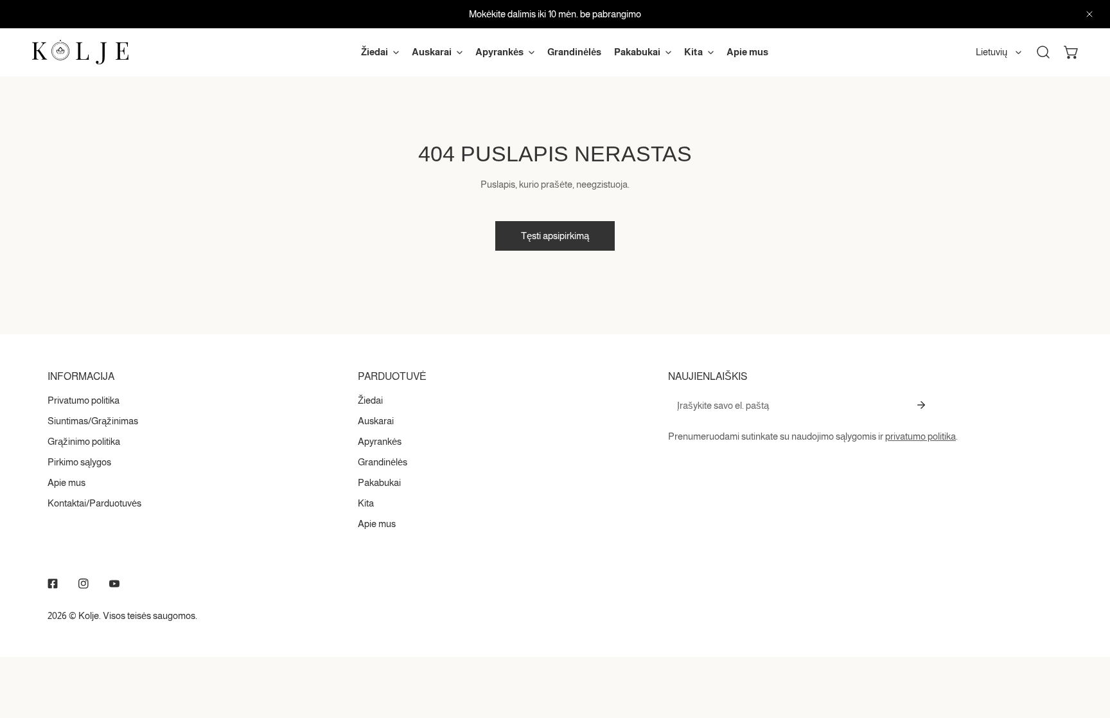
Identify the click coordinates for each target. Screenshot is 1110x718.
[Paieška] (1043, 52)
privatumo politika (920, 436)
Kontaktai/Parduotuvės (94, 503)
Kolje (88, 615)
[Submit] (921, 405)
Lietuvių (991, 51)
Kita (366, 503)
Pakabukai (379, 482)
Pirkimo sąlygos (79, 461)
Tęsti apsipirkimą (555, 235)
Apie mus (66, 482)
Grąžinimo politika (84, 441)
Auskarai (376, 420)
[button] (1071, 52)
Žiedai (370, 400)
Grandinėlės (382, 461)
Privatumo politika (83, 400)
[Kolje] (80, 52)
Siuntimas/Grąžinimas (93, 420)
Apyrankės (379, 441)
